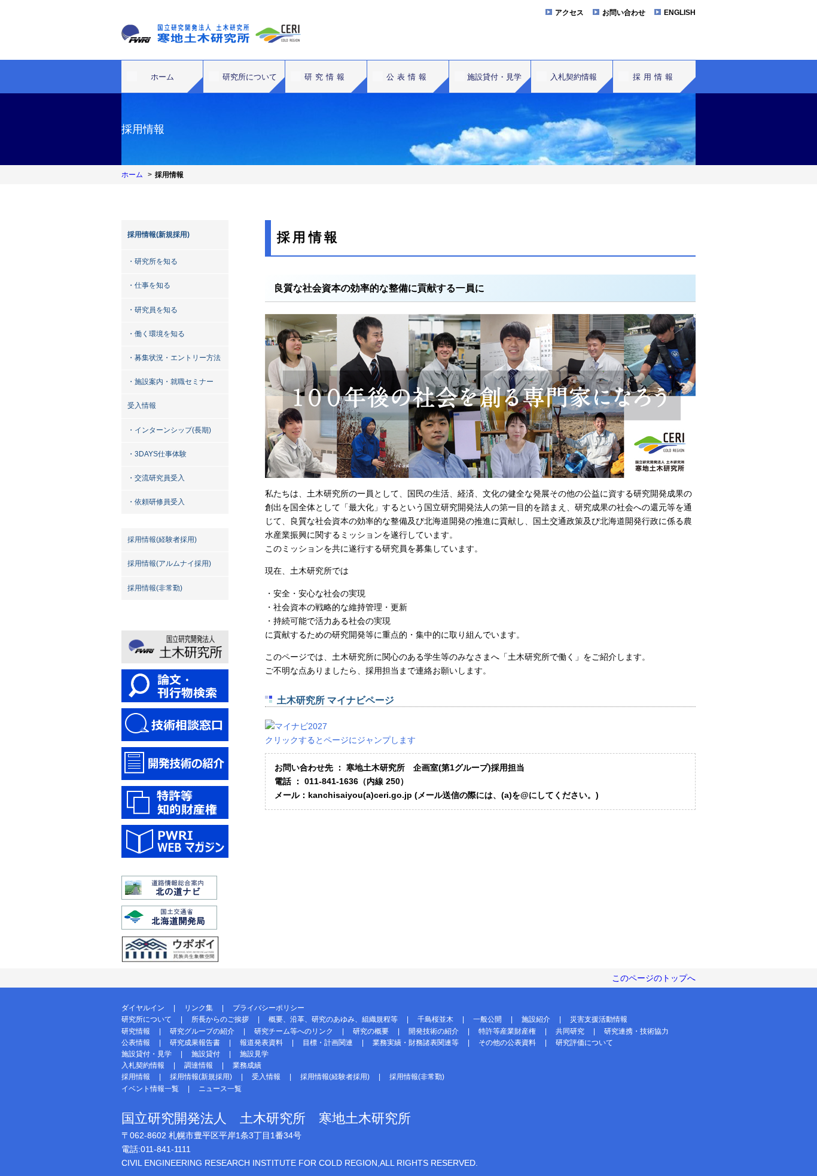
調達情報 (198, 1065)
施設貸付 (205, 1054)
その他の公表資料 (507, 1042)
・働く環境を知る (156, 334)
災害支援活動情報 (598, 1019)
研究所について (249, 76)
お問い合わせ (623, 12)
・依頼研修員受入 (156, 502)
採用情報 (654, 76)
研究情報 (325, 76)
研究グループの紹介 (202, 1031)
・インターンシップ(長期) (169, 430)
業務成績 (247, 1065)
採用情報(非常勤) (154, 588)
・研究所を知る (152, 261)
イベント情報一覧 (150, 1088)
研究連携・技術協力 (636, 1031)
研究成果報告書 (195, 1042)
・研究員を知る (152, 310)
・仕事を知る (148, 285)
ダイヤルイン (142, 1008)
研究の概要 (371, 1031)
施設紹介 (536, 1019)
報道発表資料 (261, 1042)
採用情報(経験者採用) (162, 539)
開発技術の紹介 (433, 1031)
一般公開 (487, 1019)
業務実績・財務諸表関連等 (416, 1042)
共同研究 (570, 1031)
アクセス (569, 12)
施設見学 (254, 1054)
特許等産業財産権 (507, 1031)
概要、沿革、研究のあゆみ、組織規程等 (333, 1019)
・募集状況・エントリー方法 (174, 358)
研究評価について (584, 1042)
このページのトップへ (654, 978)
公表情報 (407, 76)
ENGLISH (680, 12)
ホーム (162, 76)
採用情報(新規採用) (158, 234)
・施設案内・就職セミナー (170, 381)
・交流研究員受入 (156, 478)
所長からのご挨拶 (220, 1019)
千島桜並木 (435, 1019)
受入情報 (141, 405)
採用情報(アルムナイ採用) (169, 563)
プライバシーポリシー (268, 1008)
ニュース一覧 (220, 1088)
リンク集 (198, 1008)
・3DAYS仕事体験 (157, 454)
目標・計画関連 (328, 1042)
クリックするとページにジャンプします (340, 740)
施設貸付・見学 (494, 76)
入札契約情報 (573, 76)
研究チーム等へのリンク (293, 1031)
